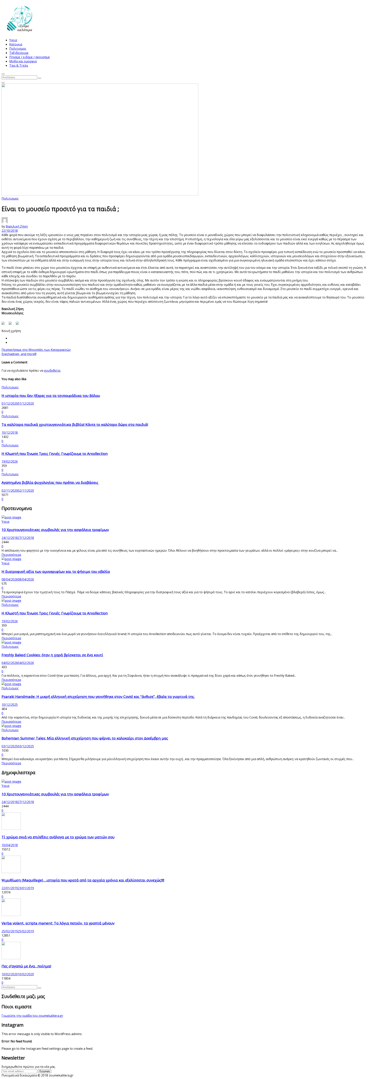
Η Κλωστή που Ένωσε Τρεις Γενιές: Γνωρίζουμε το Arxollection (55, 453)
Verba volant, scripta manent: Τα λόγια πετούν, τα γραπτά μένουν (58, 923)
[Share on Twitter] (12, 325)
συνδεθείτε (52, 370)
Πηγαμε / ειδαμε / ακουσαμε (29, 57)
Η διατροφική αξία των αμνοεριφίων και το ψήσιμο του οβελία (56, 571)
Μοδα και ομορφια (23, 61)
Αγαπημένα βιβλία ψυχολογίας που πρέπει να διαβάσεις (50, 482)
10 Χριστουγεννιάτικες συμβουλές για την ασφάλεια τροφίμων (55, 529)
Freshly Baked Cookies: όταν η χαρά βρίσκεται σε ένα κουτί (52, 654)
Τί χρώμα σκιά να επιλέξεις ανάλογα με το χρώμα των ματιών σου (58, 836)
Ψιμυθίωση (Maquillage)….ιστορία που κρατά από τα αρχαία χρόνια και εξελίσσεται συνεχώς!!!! (83, 880)
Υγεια (13, 40)
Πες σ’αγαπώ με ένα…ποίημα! (26, 966)
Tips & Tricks (18, 65)
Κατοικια (15, 44)
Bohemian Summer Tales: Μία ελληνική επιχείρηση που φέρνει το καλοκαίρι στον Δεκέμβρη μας (85, 738)
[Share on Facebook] (5, 325)
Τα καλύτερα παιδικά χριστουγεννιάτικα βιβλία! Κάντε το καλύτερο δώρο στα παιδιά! (75, 424)
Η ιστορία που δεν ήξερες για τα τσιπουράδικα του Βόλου (51, 395)
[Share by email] (19, 325)
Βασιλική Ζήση (17, 226)
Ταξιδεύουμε (19, 53)
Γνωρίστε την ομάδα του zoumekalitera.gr (32, 1015)
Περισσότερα (11, 555)
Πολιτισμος (17, 48)
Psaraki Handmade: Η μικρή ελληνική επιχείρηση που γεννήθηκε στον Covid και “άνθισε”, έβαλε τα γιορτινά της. (98, 696)
